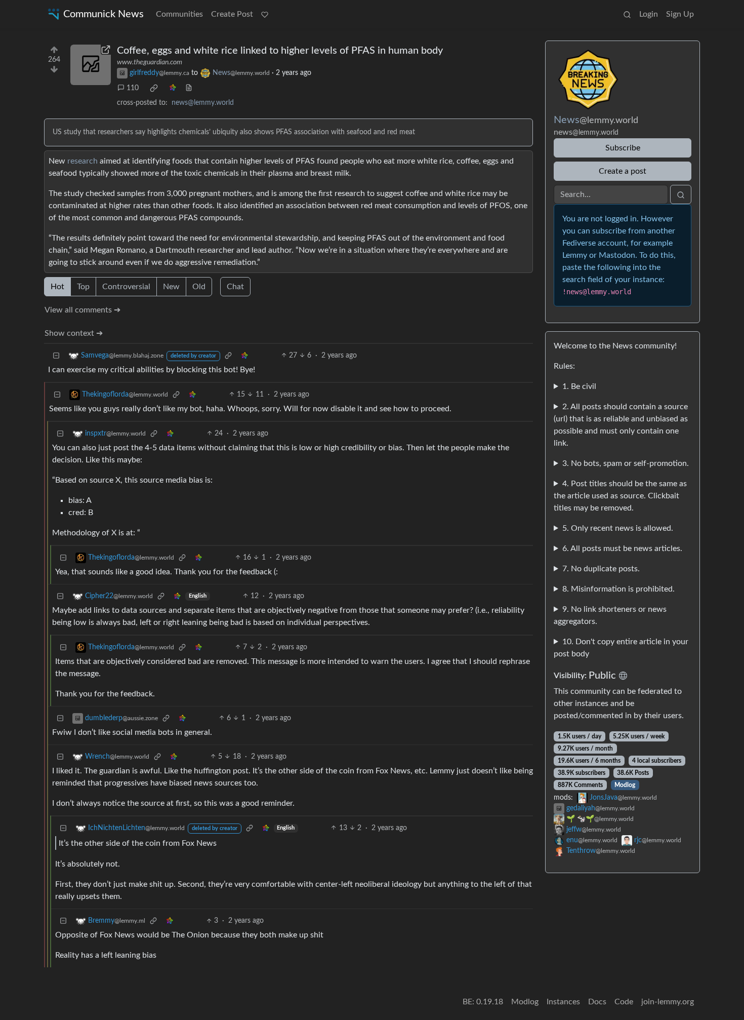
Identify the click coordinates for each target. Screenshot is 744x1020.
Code (623, 1002)
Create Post (232, 14)
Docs (597, 1002)
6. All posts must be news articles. (622, 548)
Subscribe (622, 148)
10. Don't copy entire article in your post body (621, 648)
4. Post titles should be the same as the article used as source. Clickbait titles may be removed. (620, 496)
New (171, 287)
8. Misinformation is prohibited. (618, 589)
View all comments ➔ (82, 310)
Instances (563, 1002)
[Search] (627, 14)
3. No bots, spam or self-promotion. (625, 463)
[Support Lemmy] (264, 14)
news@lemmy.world (203, 102)
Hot (57, 287)
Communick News (103, 14)
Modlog (624, 785)
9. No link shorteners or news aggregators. (610, 615)
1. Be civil (579, 386)
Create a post (622, 171)
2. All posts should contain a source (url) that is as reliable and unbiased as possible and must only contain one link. (621, 425)
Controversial (126, 287)
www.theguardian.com (149, 62)
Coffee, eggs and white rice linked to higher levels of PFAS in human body (280, 51)
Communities (179, 14)
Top (83, 287)
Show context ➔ (74, 333)
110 (133, 88)
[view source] (189, 88)
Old (198, 287)
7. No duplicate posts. (601, 569)
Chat (235, 287)
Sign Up (680, 14)
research (82, 161)
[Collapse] (56, 356)
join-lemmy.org (667, 1002)
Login (648, 14)
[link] (153, 88)
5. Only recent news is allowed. (617, 528)
